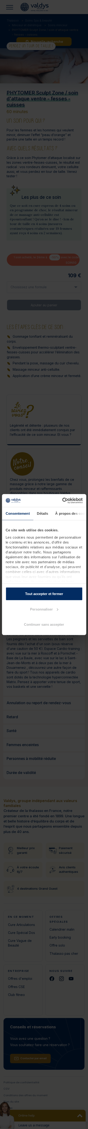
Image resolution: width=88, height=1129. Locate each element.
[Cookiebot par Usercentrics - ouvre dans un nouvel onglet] (63, 500)
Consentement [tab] (17, 513)
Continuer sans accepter (44, 624)
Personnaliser (41, 609)
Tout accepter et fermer (44, 594)
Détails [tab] (42, 513)
